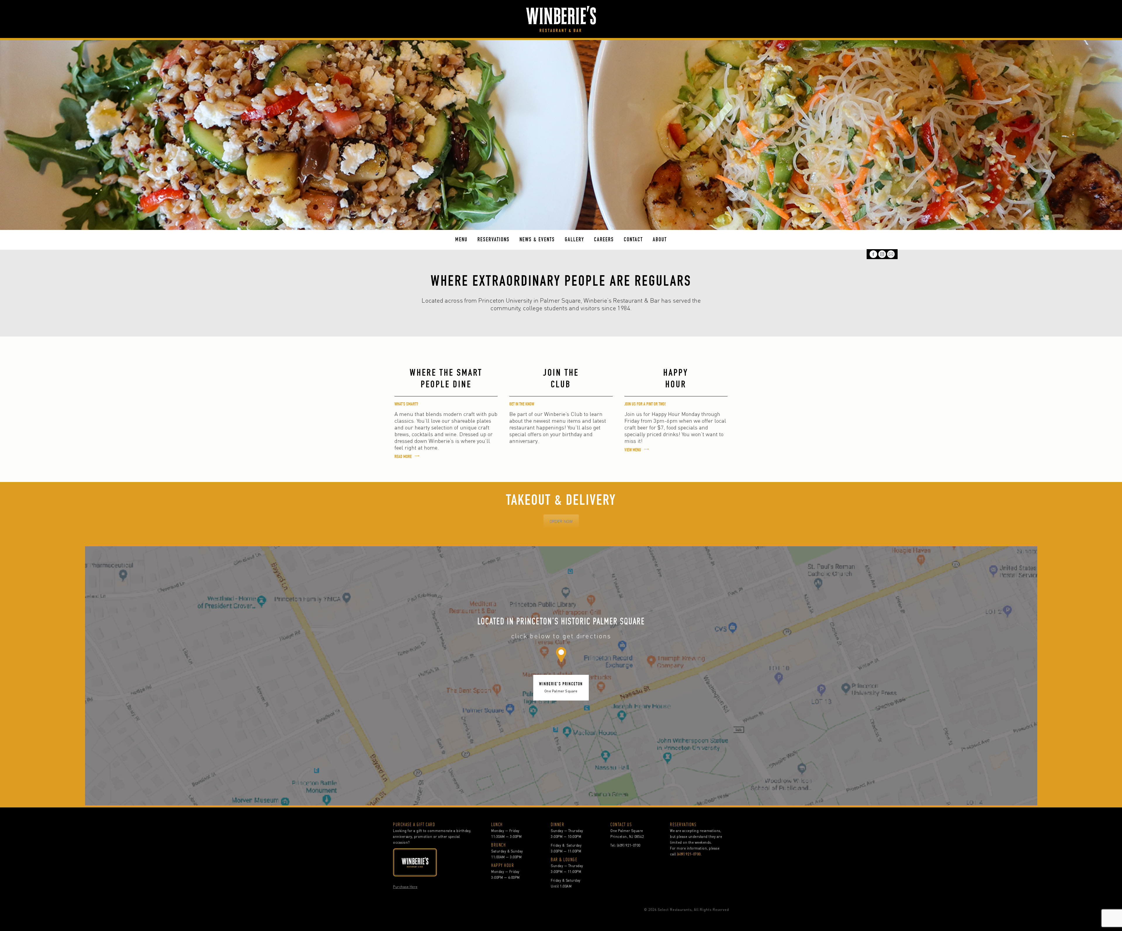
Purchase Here (405, 887)
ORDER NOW (561, 521)
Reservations (493, 240)
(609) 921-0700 (628, 845)
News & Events (537, 240)
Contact (633, 240)
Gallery (574, 240)
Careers (604, 240)
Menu (461, 240)
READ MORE (403, 457)
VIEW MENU (632, 450)
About (660, 240)
